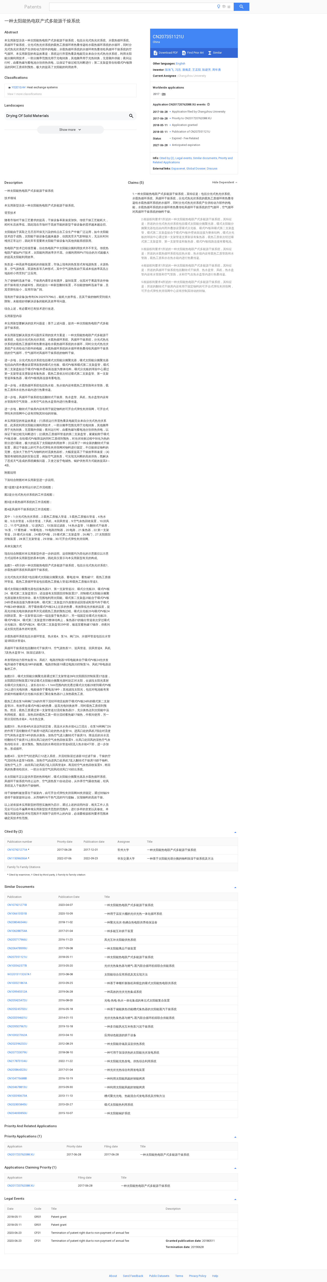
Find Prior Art (195, 52)
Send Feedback (133, 1276)
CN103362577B (17, 965)
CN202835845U (17, 1104)
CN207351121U (17, 957)
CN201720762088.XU (20, 1154)
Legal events (184, 158)
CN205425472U (17, 1000)
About (113, 1276)
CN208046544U (17, 922)
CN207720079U (17, 1052)
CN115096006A (17, 858)
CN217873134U (17, 1061)
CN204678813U (17, 1087)
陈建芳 (206, 69)
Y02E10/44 (19, 87)
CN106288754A (17, 931)
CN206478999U (17, 948)
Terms (179, 1276)
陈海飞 (169, 69)
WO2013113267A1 (19, 974)
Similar (217, 52)
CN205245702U (17, 1009)
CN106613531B (17, 913)
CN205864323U (17, 1069)
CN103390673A (17, 1095)
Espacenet (178, 168)
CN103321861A (17, 983)
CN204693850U (17, 1113)
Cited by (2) (166, 158)
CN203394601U (17, 1017)
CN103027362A (17, 1035)
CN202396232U (17, 1043)
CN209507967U (17, 1026)
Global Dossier (196, 168)
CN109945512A (17, 991)
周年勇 (216, 69)
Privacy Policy (197, 1276)
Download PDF (168, 52)
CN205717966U (17, 939)
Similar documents (205, 158)
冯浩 (178, 69)
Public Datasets (159, 1276)
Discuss (212, 168)
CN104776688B (17, 1078)
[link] (32, 87)
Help (215, 1276)
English (180, 63)
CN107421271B (17, 904)
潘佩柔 (186, 69)
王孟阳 (196, 69)
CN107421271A (17, 849)
